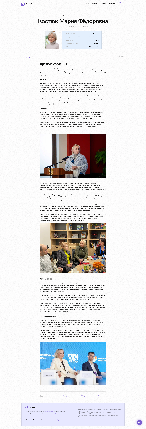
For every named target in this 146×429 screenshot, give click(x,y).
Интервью (112, 3)
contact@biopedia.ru (48, 411)
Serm (139, 422)
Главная (86, 3)
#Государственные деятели (71, 396)
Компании (103, 3)
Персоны (94, 3)
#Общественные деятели (89, 396)
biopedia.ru (56, 413)
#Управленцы (102, 396)
